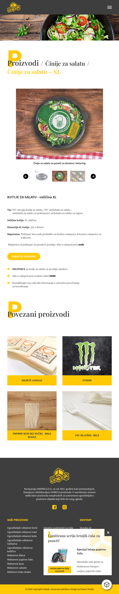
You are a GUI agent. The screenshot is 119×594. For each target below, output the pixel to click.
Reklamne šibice (16, 555)
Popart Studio (87, 589)
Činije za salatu (65, 63)
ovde (81, 244)
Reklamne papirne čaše (20, 559)
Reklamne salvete (17, 567)
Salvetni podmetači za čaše (58, 527)
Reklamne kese (15, 563)
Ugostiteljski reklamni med (22, 532)
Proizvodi (23, 63)
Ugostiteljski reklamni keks (22, 536)
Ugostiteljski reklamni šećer (22, 527)
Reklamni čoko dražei (19, 572)
